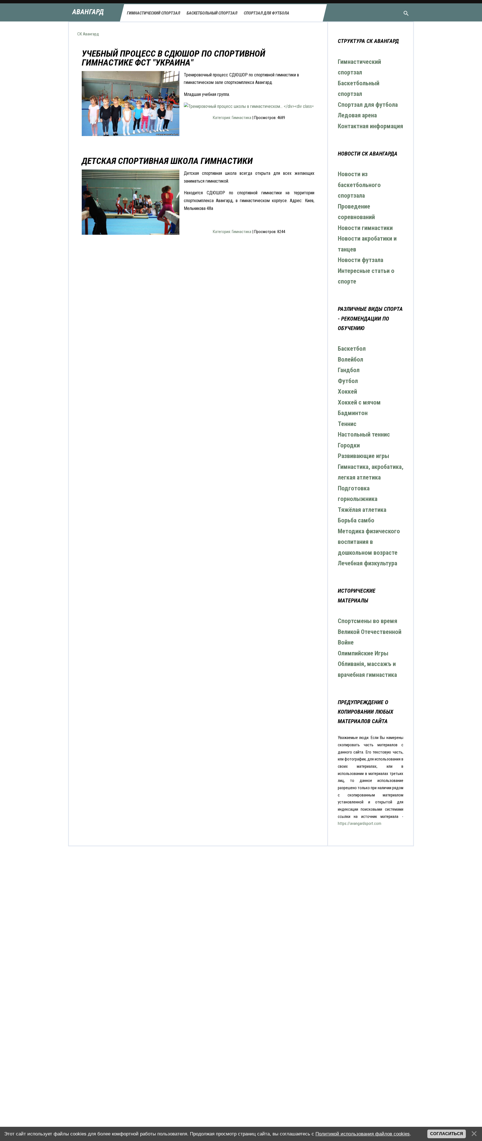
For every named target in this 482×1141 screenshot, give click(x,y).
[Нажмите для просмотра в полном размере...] (249, 106)
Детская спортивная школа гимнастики (167, 161)
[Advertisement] (198, 315)
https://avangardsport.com (359, 823)
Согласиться (446, 1134)
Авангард (88, 12)
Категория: (222, 117)
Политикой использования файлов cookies (362, 1133)
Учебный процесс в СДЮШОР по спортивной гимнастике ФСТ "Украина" (173, 58)
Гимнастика (241, 117)
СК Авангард (88, 34)
